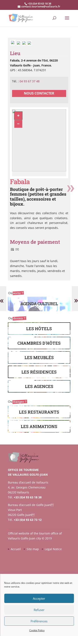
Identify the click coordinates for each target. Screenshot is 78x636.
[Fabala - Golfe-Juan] (19, 44)
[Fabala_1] (13, 44)
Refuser (39, 610)
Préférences (39, 621)
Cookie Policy (37, 630)
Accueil (16, 549)
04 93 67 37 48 (30, 81)
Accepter (39, 598)
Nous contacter (39, 93)
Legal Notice (53, 549)
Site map (33, 549)
